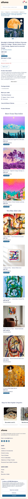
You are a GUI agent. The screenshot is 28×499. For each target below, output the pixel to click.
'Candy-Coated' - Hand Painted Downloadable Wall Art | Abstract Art (14, 236)
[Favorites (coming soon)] (21, 20)
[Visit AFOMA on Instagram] (9, 441)
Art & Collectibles (14, 12)
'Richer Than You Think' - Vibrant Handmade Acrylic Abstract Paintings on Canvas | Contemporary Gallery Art (14, 328)
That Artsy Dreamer (7, 49)
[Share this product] (21, 23)
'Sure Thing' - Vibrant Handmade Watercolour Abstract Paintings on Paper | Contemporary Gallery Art (14, 358)
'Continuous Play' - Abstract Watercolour (12, 267)
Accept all (14, 495)
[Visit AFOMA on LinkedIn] (6, 441)
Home (2, 12)
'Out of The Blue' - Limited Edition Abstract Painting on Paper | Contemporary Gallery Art (14, 299)
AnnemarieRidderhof (8, 391)
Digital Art (22, 12)
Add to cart (5, 66)
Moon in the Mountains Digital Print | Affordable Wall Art (14, 139)
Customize (14, 492)
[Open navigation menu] (26, 2)
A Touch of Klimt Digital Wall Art (10, 388)
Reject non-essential (14, 490)
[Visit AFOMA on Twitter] (4, 441)
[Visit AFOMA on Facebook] (2, 441)
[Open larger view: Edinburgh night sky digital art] (14, 27)
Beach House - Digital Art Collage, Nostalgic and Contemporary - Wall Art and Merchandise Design (14, 170)
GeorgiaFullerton (7, 239)
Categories (7, 12)
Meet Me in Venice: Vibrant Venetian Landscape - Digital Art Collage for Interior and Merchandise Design (14, 202)
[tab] (13, 39)
